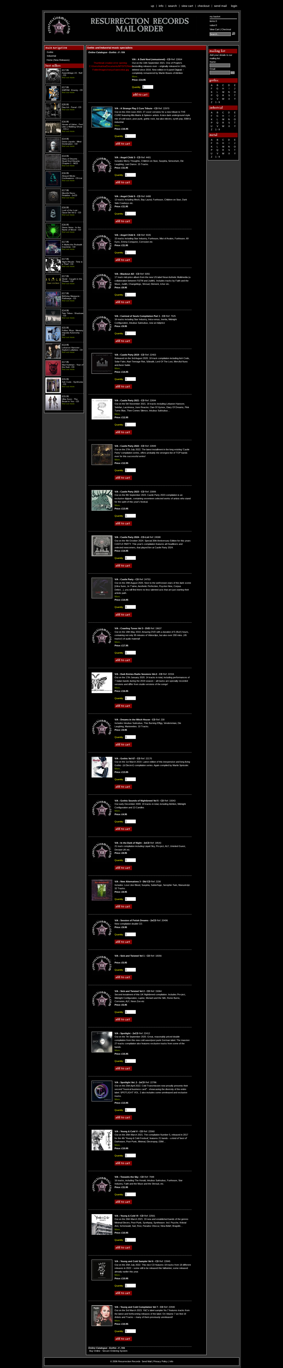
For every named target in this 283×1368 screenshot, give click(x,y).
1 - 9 (217, 102)
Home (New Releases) (58, 60)
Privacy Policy (160, 1361)
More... (135, 76)
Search (172, 5)
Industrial (51, 56)
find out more (68, 77)
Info (161, 5)
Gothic (50, 52)
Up (152, 5)
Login (234, 5)
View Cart (187, 5)
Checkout (203, 5)
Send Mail (220, 5)
